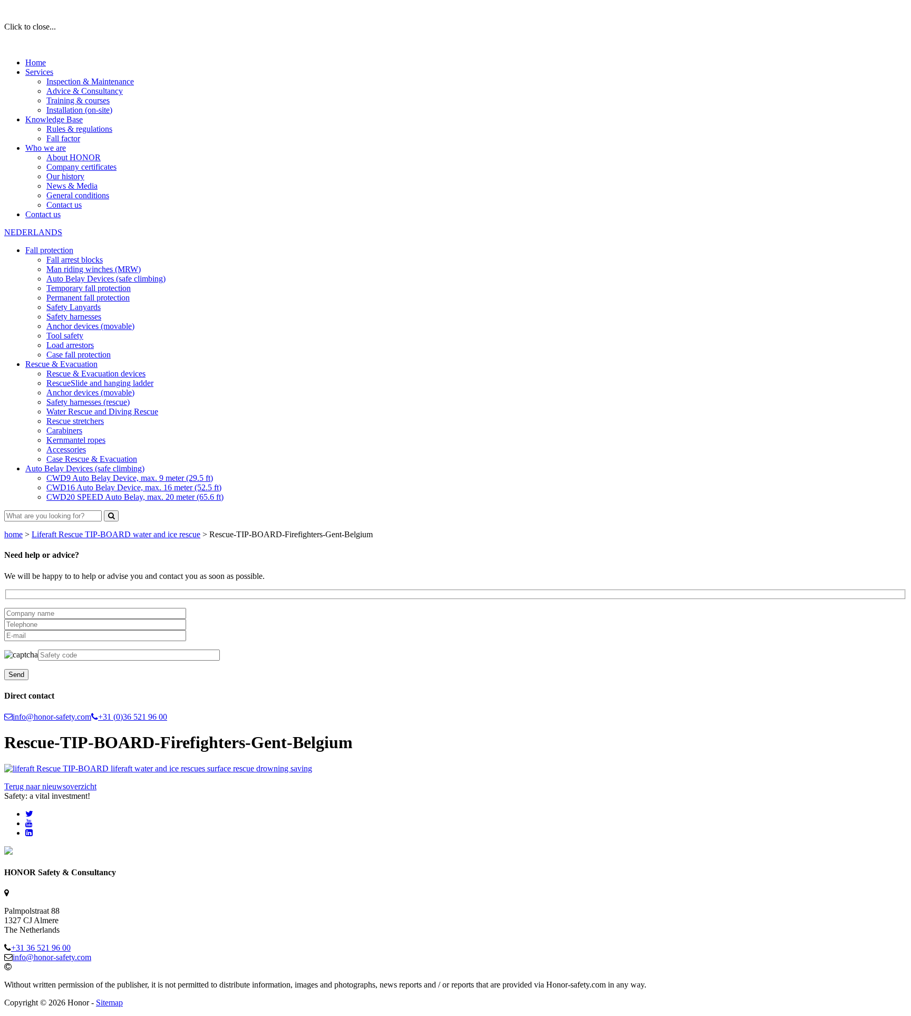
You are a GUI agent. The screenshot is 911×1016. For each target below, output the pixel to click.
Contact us (64, 204)
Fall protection (49, 250)
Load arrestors (70, 345)
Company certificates (81, 166)
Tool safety (64, 335)
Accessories (66, 449)
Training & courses (78, 100)
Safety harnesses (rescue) (88, 402)
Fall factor (63, 138)
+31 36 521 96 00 (41, 947)
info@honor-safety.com (52, 716)
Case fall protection (78, 354)
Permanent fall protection (88, 297)
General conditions (77, 195)
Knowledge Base (54, 119)
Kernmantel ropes (75, 440)
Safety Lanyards (73, 307)
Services (39, 71)
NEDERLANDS (33, 232)
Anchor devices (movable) (90, 326)
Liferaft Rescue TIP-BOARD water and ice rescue (116, 534)
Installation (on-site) (79, 109)
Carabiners (64, 430)
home (13, 534)
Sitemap (109, 1002)
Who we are (45, 147)
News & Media (72, 185)
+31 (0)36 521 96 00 (132, 716)
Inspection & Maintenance (90, 81)
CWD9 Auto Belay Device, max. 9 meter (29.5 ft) (129, 477)
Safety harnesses (73, 316)
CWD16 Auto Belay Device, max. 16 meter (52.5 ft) (133, 487)
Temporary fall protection (88, 288)
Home (35, 62)
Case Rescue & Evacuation (91, 458)
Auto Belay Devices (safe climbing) (106, 278)
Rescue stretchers (75, 421)
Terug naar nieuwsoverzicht (50, 786)
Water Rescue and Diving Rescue (102, 411)
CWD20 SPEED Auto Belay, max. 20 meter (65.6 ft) (135, 496)
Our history (65, 176)
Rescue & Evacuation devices (96, 373)
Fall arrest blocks (74, 259)
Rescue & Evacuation (61, 364)
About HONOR (73, 157)
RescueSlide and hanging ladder (99, 383)
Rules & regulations (79, 128)
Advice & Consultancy (84, 90)
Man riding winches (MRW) (93, 269)
